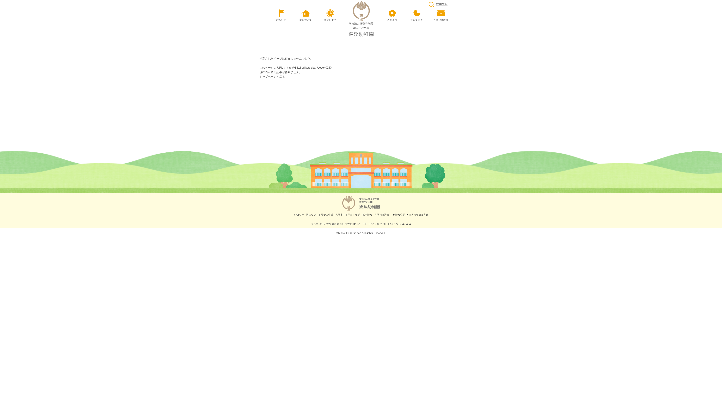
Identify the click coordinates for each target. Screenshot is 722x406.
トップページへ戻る (272, 76)
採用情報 (441, 4)
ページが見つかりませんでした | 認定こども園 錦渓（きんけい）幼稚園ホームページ (361, 18)
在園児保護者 (382, 214)
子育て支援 (354, 214)
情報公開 (400, 214)
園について (312, 214)
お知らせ (299, 214)
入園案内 (340, 214)
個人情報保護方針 (418, 214)
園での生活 (327, 214)
